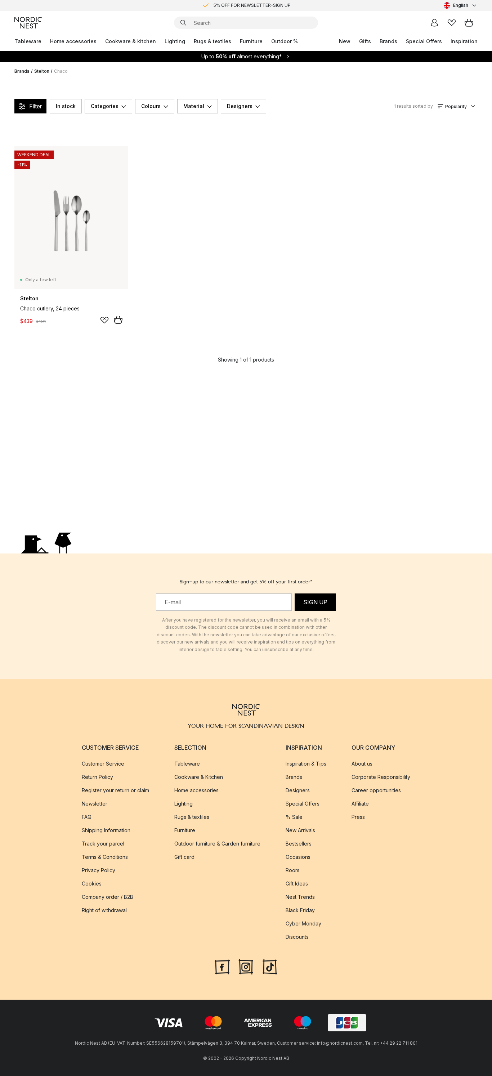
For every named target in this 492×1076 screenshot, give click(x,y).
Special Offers (424, 41)
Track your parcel (103, 843)
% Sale (294, 816)
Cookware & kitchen (130, 41)
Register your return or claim (115, 790)
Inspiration (464, 41)
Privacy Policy (98, 870)
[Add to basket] (118, 319)
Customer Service (103, 763)
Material (193, 106)
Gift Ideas (297, 883)
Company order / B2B (107, 896)
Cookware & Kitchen (198, 777)
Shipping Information (106, 830)
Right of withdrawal (104, 910)
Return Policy (97, 777)
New (344, 41)
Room (292, 870)
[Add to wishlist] (104, 320)
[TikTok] (270, 966)
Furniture (251, 41)
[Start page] (28, 22)
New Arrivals (300, 830)
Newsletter (94, 803)
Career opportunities (376, 790)
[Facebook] (222, 966)
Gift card (184, 856)
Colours (151, 106)
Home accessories (73, 41)
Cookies (92, 883)
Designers (239, 106)
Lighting (175, 41)
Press (358, 816)
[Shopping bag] (469, 22)
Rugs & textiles (212, 41)
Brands (388, 41)
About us (362, 763)
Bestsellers (299, 843)
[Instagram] (246, 966)
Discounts (297, 936)
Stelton (41, 71)
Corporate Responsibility (381, 777)
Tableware (27, 41)
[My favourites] (451, 22)
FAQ (86, 816)
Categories (104, 106)
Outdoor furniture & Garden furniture (217, 843)
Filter (35, 106)
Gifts (365, 41)
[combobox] (461, 5)
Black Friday (300, 910)
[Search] (183, 23)
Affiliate (360, 803)
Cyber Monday (303, 923)
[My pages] (434, 22)
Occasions (298, 856)
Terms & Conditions (105, 856)
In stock (66, 106)
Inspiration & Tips (306, 763)
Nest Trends (300, 896)
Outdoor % (284, 41)
